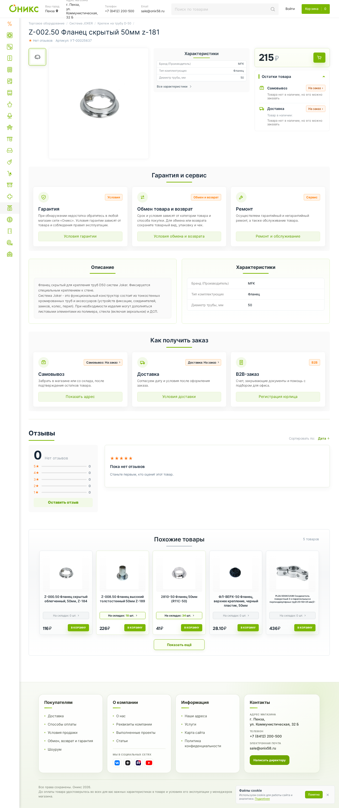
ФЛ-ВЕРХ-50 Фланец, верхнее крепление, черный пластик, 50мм (236, 601)
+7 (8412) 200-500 (266, 736)
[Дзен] (127, 762)
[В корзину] (319, 58)
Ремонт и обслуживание (278, 236)
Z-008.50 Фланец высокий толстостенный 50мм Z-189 (122, 599)
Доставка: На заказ (202, 362)
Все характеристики (172, 86)
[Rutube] (138, 762)
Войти (290, 9)
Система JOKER (81, 23)
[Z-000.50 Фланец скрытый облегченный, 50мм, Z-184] (66, 573)
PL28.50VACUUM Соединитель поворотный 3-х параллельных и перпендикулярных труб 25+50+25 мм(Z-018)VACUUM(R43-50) (292, 599)
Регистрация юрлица (278, 396)
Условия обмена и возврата (179, 236)
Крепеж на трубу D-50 (114, 23)
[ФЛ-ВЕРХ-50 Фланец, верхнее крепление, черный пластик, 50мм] (236, 573)
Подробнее (262, 798)
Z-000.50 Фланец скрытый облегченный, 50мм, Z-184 (65, 599)
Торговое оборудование (47, 23)
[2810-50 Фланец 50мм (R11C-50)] (179, 573)
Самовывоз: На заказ (102, 362)
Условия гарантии (80, 236)
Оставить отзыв (63, 502)
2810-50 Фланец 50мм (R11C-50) (179, 599)
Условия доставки (179, 396)
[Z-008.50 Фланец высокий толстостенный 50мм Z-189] (123, 573)
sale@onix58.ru (263, 748)
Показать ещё (179, 645)
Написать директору (269, 760)
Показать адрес (80, 396)
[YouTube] (149, 762)
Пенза (50, 11)
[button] (99, 103)
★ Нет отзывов (41, 40)
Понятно (314, 794)
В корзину (78, 627)
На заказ (315, 88)
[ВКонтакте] (117, 762)
